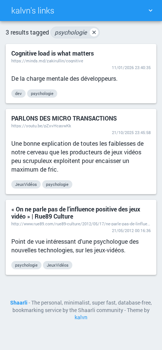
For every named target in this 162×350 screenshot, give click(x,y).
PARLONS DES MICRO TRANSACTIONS (64, 118)
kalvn (81, 317)
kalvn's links (32, 10)
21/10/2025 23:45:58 (131, 132)
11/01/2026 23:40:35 (131, 67)
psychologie (75, 32)
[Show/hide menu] (150, 11)
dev (18, 93)
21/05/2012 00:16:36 (131, 230)
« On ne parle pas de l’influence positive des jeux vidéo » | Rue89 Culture (75, 212)
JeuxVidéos (26, 184)
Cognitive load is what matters (52, 53)
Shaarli (19, 302)
